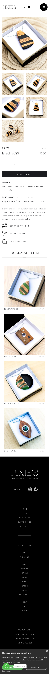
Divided (24, 582)
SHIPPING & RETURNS (24, 634)
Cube (24, 564)
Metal (24, 577)
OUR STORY (24, 518)
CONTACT (24, 526)
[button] (26, 7)
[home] (8, 7)
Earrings (24, 557)
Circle (24, 573)
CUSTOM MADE (24, 522)
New (24, 602)
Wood (24, 569)
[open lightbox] (13, 84)
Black (24, 611)
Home (24, 509)
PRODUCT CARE (24, 630)
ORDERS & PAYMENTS (24, 638)
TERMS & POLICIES (24, 643)
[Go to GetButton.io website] (6, 671)
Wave (24, 590)
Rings (24, 553)
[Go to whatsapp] (6, 666)
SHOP (24, 513)
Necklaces (24, 595)
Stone (25, 586)
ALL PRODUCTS (24, 545)
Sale (24, 606)
